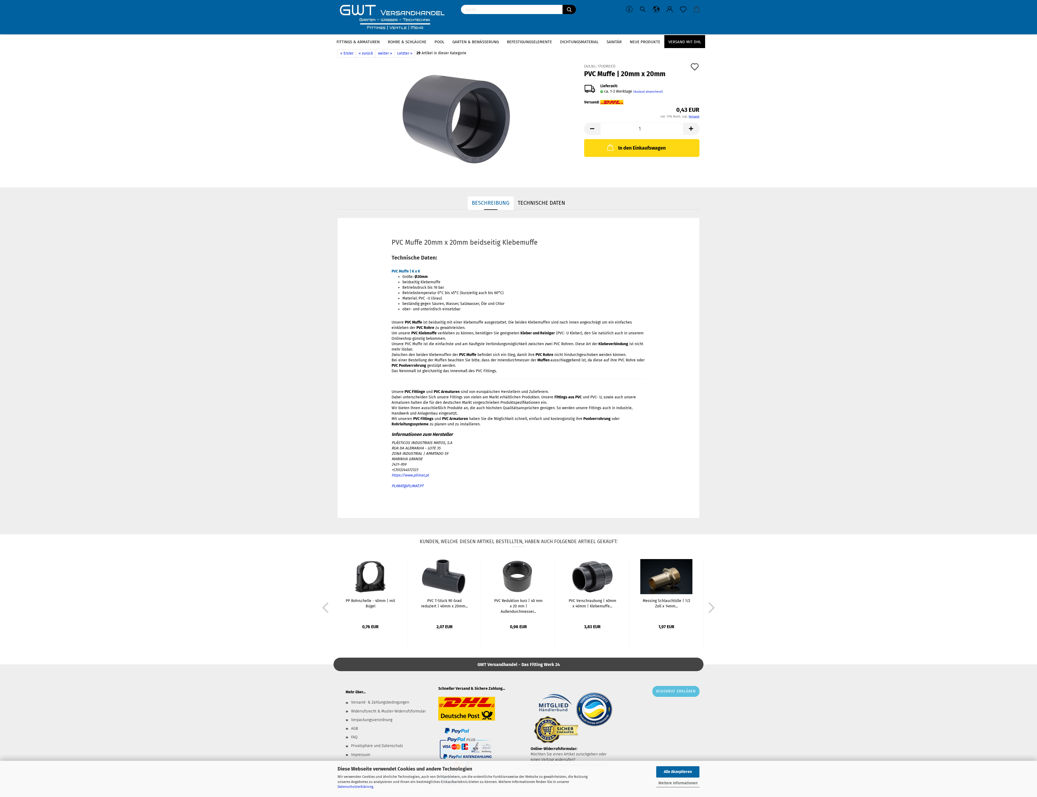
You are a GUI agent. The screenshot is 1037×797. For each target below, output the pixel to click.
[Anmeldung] (669, 9)
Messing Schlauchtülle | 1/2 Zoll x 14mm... (666, 603)
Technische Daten (541, 203)
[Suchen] (569, 9)
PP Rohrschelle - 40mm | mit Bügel (370, 603)
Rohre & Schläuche (407, 41)
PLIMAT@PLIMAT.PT (407, 486)
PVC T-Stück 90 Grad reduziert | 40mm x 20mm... (444, 603)
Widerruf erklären (676, 691)
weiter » (385, 53)
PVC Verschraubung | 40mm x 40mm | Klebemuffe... (592, 603)
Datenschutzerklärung (355, 787)
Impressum (360, 754)
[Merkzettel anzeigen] (683, 9)
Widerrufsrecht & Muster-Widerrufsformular (388, 711)
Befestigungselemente (529, 41)
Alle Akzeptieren (678, 771)
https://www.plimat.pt (410, 475)
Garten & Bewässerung (475, 41)
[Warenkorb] (696, 9)
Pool (439, 41)
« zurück (366, 53)
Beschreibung (491, 203)
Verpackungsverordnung (371, 720)
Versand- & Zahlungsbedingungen (380, 702)
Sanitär (614, 41)
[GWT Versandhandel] (395, 17)
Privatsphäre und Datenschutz (377, 746)
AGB (354, 728)
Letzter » (404, 53)
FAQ (354, 737)
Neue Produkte (645, 41)
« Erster (346, 53)
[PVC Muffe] (457, 118)
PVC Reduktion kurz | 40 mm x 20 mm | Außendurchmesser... (518, 606)
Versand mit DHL (684, 41)
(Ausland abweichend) (648, 91)
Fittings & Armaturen (358, 41)
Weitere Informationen (678, 783)
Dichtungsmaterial (579, 41)
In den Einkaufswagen (642, 148)
